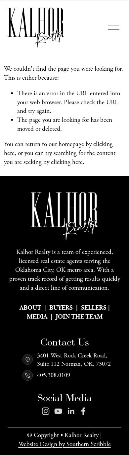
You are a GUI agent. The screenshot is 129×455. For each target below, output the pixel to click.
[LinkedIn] (71, 411)
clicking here (67, 162)
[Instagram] (46, 411)
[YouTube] (58, 411)
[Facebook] (83, 411)
